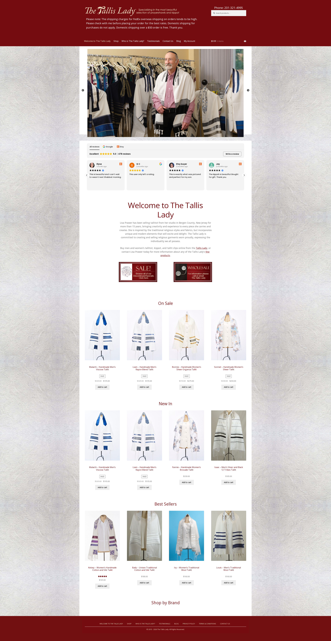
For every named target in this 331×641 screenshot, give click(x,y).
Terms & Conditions (207, 623)
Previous (83, 90)
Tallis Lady (201, 248)
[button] (108, 147)
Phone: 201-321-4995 (228, 8)
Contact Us (168, 41)
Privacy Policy (189, 623)
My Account (189, 41)
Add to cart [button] (102, 387)
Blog (178, 41)
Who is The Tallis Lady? (133, 41)
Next (248, 90)
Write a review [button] (232, 154)
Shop (116, 41)
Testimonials (153, 41)
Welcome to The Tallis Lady (97, 41)
